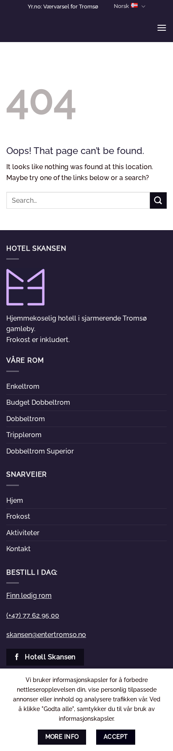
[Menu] (162, 27)
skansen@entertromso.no (46, 635)
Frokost (18, 516)
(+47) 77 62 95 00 (32, 615)
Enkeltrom (22, 386)
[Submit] (158, 200)
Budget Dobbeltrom (38, 402)
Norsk (121, 6)
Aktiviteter (22, 533)
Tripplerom (24, 435)
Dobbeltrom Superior (40, 451)
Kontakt (18, 549)
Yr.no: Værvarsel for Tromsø (63, 6)
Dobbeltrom (25, 419)
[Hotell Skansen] (48, 27)
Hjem (14, 500)
